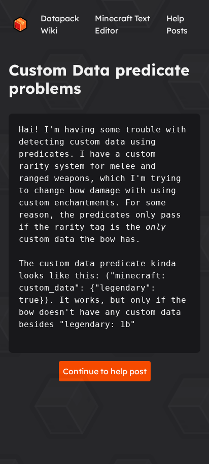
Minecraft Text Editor (122, 24)
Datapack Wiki (60, 24)
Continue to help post (105, 371)
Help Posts (177, 24)
